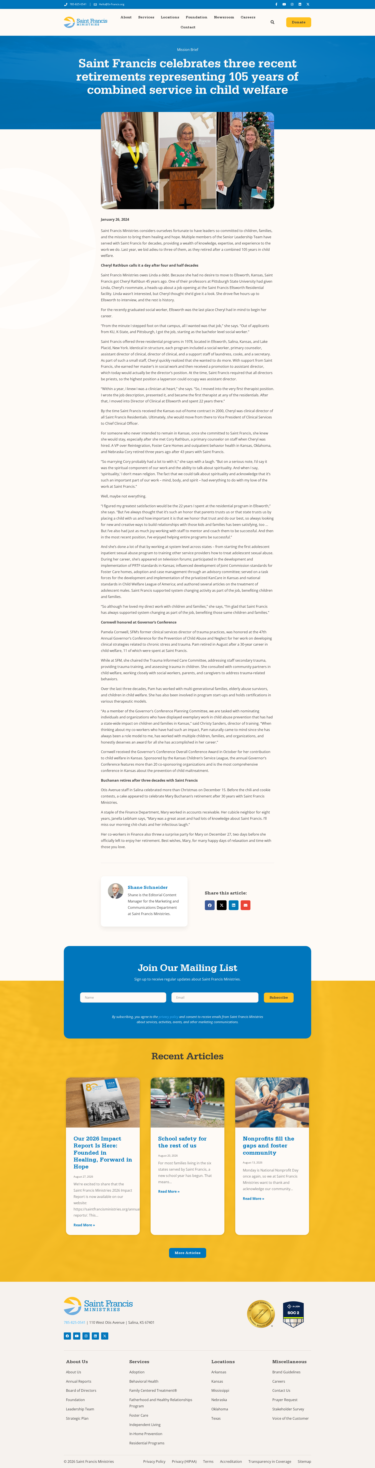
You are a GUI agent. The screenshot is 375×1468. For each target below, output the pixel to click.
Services (146, 17)
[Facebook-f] (276, 4)
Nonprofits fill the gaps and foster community (268, 1147)
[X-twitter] (308, 4)
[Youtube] (284, 4)
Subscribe (279, 997)
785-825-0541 (75, 1322)
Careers (248, 17)
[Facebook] (67, 1336)
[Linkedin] (300, 4)
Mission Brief (187, 49)
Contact (188, 27)
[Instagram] (292, 4)
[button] (272, 22)
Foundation (196, 17)
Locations (170, 17)
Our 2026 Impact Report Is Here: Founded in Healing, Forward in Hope (103, 1154)
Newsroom (224, 17)
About (126, 17)
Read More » (84, 1225)
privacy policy (168, 1016)
